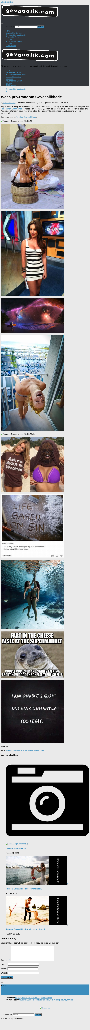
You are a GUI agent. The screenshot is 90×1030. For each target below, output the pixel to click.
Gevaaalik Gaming (13, 37)
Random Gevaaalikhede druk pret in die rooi (25, 929)
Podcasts (9, 39)
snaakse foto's (38, 750)
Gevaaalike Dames (14, 33)
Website (4, 973)
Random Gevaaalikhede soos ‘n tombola (24, 889)
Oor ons (9, 44)
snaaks (29, 750)
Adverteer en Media (14, 41)
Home (8, 31)
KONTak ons (11, 46)
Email (4, 969)
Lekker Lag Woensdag (16, 848)
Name (4, 964)
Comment (5, 960)
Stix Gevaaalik (9, 103)
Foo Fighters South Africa (11, 109)
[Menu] (2, 23)
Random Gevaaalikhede (16, 35)
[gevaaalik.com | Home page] (45, 12)
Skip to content (7, 2)
